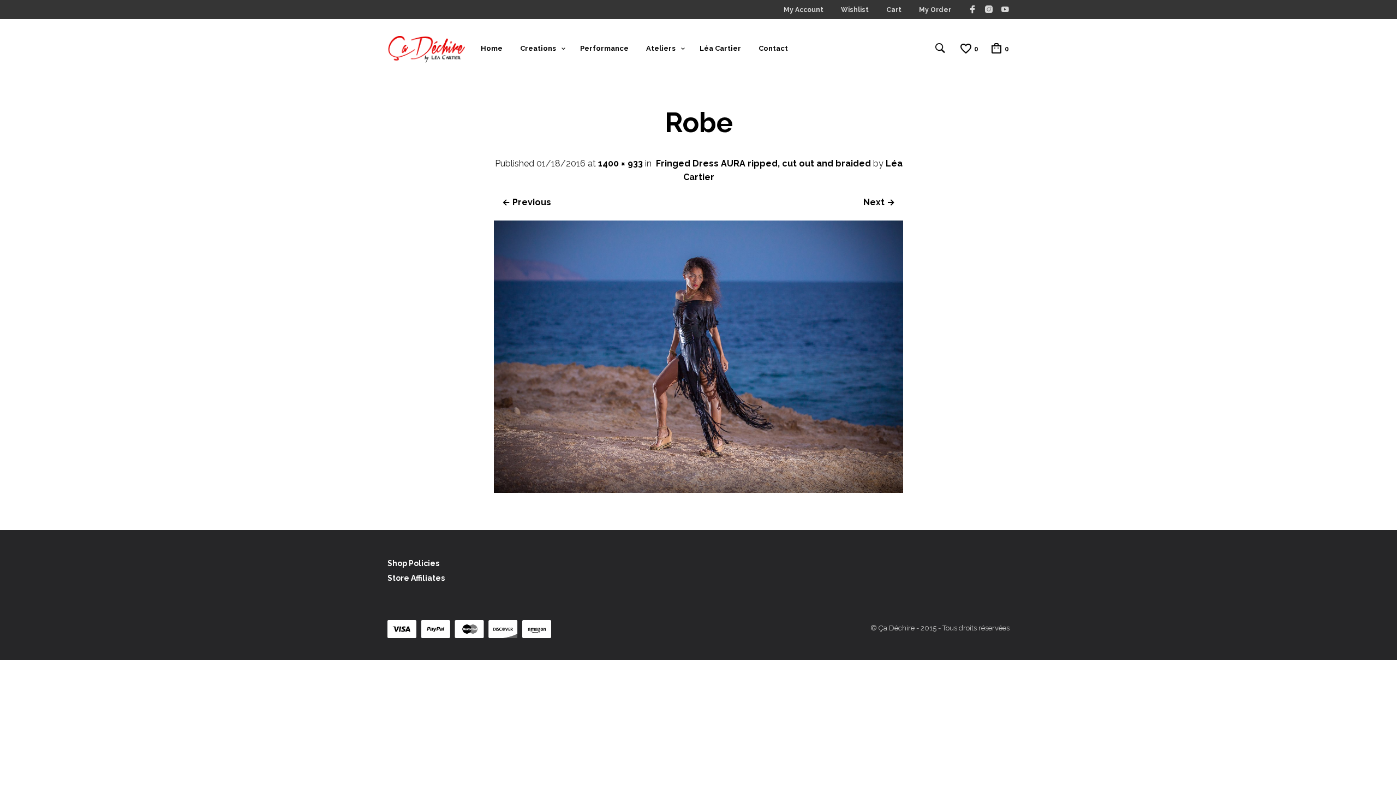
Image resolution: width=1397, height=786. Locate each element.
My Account (803, 10)
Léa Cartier (720, 48)
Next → (879, 202)
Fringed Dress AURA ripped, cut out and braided (763, 163)
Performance (604, 48)
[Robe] (698, 490)
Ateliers (661, 48)
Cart (894, 10)
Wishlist (855, 10)
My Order (935, 10)
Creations (538, 48)
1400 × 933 (620, 163)
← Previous (526, 202)
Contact (773, 48)
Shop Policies (413, 563)
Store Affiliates (416, 578)
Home (492, 48)
